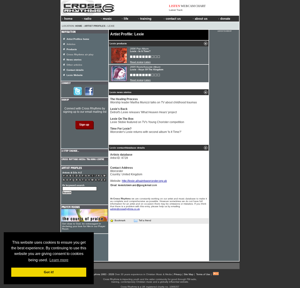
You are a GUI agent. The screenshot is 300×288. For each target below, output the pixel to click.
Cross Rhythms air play (80, 54)
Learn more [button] (58, 260)
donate (225, 18)
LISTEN (174, 6)
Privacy (178, 274)
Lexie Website (75, 75)
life (126, 18)
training (145, 18)
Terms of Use (203, 274)
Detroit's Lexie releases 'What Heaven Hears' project (143, 110)
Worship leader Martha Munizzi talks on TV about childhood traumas (153, 100)
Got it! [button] (49, 272)
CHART (200, 6)
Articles (71, 44)
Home (78, 26)
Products (72, 49)
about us (201, 18)
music (107, 18)
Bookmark (120, 220)
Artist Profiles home (78, 39)
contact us (173, 18)
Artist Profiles (94, 26)
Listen (147, 62)
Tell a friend (145, 220)
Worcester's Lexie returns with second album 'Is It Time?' (145, 130)
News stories (74, 59)
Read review (136, 62)
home (68, 18)
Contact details (75, 70)
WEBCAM (188, 6)
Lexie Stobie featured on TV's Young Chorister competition (147, 120)
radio (87, 18)
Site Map (188, 274)
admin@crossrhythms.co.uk (125, 209)
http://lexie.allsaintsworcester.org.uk (144, 181)
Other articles (74, 65)
